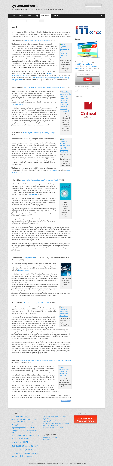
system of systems (31, 453)
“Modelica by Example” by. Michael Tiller (37, 303)
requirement (17, 441)
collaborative (26, 419)
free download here (18, 104)
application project (22, 416)
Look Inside (33, 194)
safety (34, 445)
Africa (12, 417)
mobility (25, 435)
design (14, 424)
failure (28, 427)
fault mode (23, 430)
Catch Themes (81, 463)
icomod (28, 433)
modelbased (33, 435)
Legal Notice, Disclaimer (50, 437)
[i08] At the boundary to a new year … (54, 427)
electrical (21, 425)
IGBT (32, 433)
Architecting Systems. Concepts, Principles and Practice (40, 180)
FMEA (35, 430)
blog (21, 419)
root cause (28, 446)
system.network (24, 6)
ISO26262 (18, 435)
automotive (15, 419)
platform (14, 438)
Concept (13, 422)
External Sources (32, 21)
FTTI (15, 433)
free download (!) (23, 270)
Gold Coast (19, 433)
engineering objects (18, 428)
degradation (34, 422)
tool (12, 456)
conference (20, 421)
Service (29, 16)
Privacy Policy (46, 439)
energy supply (32, 425)
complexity (33, 419)
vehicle (21, 456)
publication (23, 438)
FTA (12, 433)
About (21, 16)
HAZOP (23, 433)
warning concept (28, 456)
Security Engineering (29, 258)
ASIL (32, 417)
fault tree (31, 430)
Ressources (45, 16)
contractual (28, 422)
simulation (13, 450)
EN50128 (27, 425)
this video (53, 170)
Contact (55, 16)
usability (16, 456)
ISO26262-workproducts (83, 64)
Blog (36, 16)
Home (13, 16)
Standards (20, 450)
